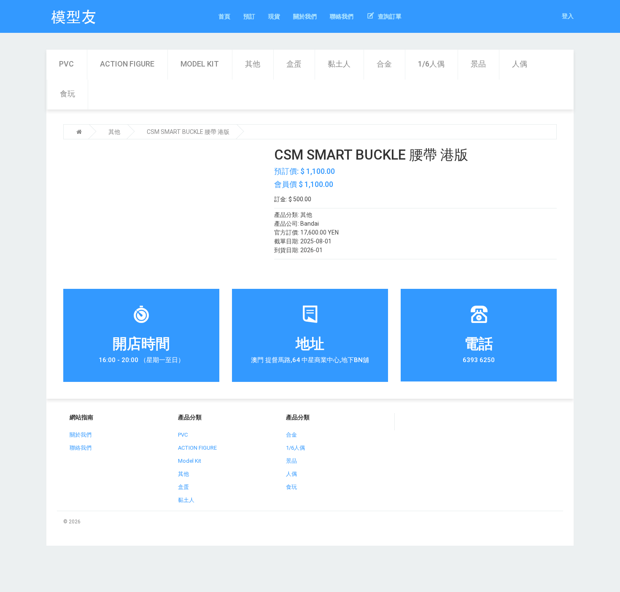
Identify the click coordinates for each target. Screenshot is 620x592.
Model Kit (200, 63)
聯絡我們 (81, 448)
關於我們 (81, 435)
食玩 (67, 93)
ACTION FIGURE (127, 63)
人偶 (519, 63)
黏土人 (339, 63)
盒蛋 (294, 63)
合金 (384, 63)
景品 (478, 63)
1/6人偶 (431, 63)
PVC (66, 63)
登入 (568, 16)
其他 (252, 63)
